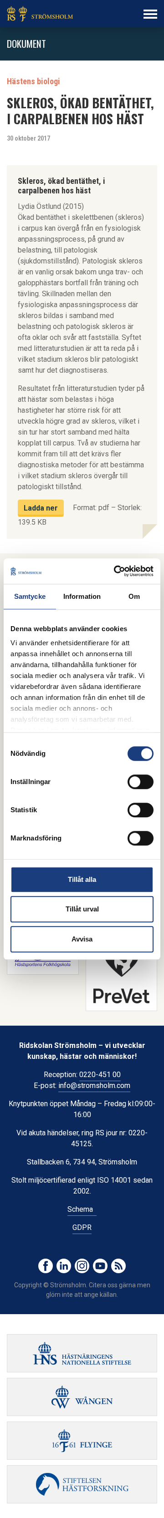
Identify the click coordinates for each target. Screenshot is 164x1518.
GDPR (82, 1227)
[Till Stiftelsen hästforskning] (82, 1353)
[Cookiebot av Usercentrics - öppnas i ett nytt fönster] (116, 571)
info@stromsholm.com (94, 1085)
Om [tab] (134, 596)
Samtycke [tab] (30, 596)
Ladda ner (41, 508)
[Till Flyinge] (82, 1440)
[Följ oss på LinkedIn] (63, 1266)
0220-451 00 (100, 1074)
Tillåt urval (82, 909)
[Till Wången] (82, 1397)
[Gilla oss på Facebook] (45, 1266)
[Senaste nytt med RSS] (118, 1266)
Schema (82, 1209)
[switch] (141, 781)
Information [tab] (82, 596)
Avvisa (82, 939)
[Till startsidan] (40, 14)
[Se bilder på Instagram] (82, 1266)
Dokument (26, 43)
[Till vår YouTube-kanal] (100, 1266)
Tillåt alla (82, 879)
